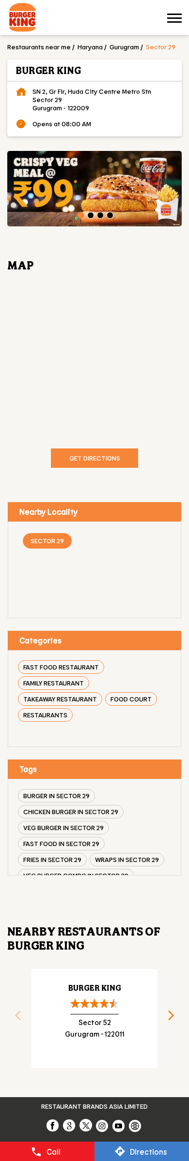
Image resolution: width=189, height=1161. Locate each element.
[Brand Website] (135, 1125)
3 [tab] (99, 214)
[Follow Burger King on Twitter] (86, 1125)
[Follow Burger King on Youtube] (119, 1125)
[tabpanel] (94, 188)
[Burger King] (22, 18)
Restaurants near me (39, 47)
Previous (14, 1018)
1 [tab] (80, 214)
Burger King (94, 987)
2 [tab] (89, 214)
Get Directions (94, 458)
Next (174, 1018)
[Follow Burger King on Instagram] (103, 1125)
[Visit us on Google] (70, 1125)
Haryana (90, 47)
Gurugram (124, 47)
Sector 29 (47, 540)
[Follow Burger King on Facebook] (53, 1125)
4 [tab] (109, 214)
